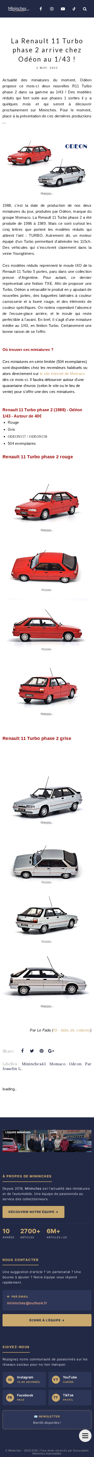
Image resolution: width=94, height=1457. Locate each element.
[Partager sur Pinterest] (42, 1051)
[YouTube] (63, 9)
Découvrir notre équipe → (33, 1212)
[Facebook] (41, 9)
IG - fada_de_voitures (71, 1030)
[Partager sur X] (32, 1051)
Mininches (14, 1450)
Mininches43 (34, 1064)
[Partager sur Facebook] (22, 1051)
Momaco (57, 1064)
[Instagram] (52, 9)
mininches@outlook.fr (27, 1303)
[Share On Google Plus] (51, 1051)
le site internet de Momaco (62, 373)
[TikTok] (74, 9)
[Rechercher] (85, 9)
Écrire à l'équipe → (47, 1320)
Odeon (75, 1064)
